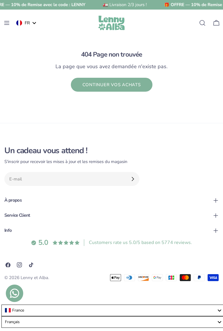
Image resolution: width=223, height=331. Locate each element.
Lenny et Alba (34, 278)
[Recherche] (202, 23)
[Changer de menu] (6, 23)
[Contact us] (14, 293)
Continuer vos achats (111, 85)
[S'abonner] (133, 179)
